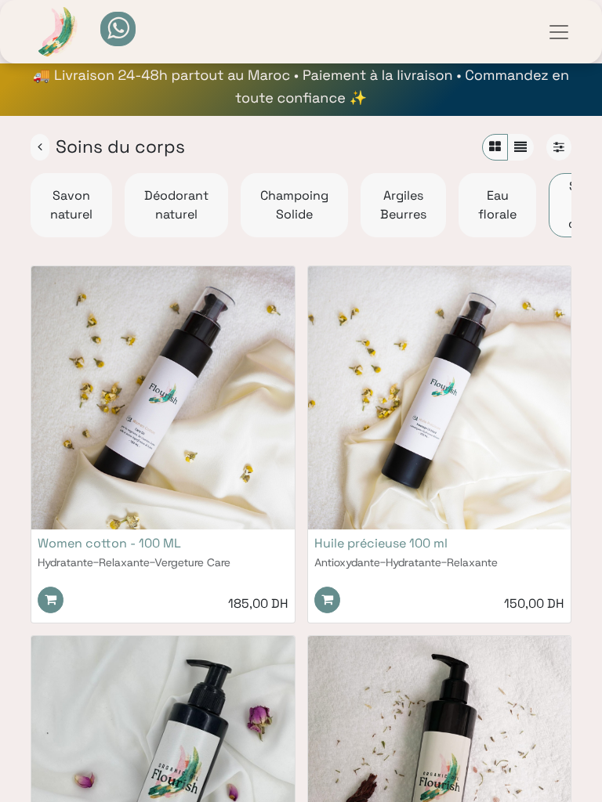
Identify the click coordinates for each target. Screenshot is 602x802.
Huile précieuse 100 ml (381, 543)
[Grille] (495, 147)
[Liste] (520, 147)
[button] (50, 600)
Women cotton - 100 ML (109, 543)
